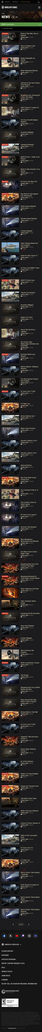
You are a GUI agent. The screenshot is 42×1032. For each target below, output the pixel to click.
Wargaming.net (12, 1028)
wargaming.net (10, 991)
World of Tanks (9, 7)
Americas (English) (12, 944)
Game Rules (6, 976)
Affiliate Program (8, 959)
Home (3, 13)
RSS (17, 17)
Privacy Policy (7, 971)
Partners (5, 955)
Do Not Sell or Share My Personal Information (19, 984)
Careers (5, 980)
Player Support (7, 951)
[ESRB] (10, 1003)
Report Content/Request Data (13, 963)
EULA (3, 967)
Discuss (24, 39)
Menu (39, 7)
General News (24, 37)
